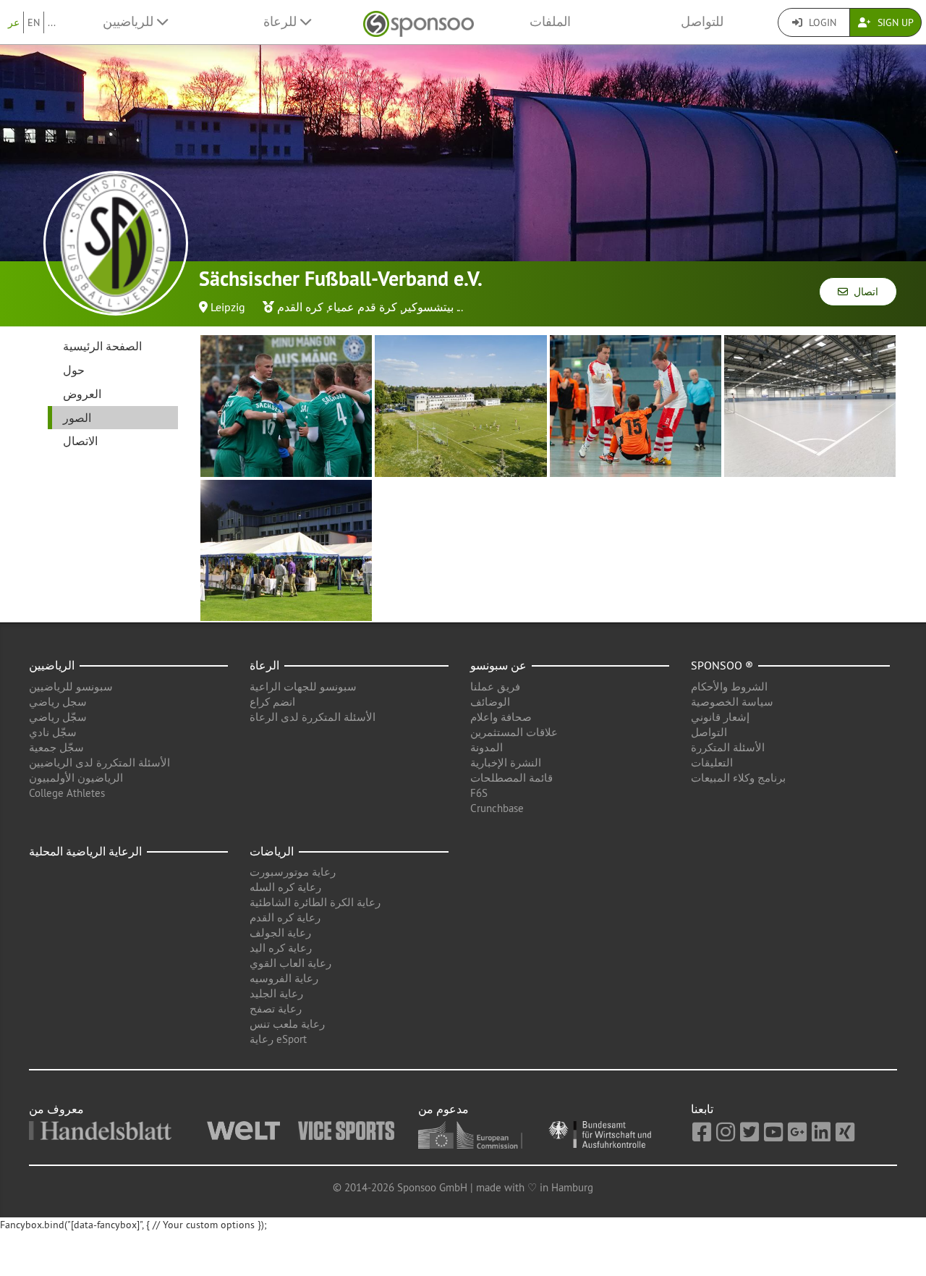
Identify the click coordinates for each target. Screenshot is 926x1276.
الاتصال (80, 441)
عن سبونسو (498, 665)
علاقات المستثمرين (514, 732)
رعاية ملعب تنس (287, 1024)
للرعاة (281, 22)
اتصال (863, 291)
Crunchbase (497, 808)
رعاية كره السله (285, 887)
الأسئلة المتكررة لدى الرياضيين (99, 762)
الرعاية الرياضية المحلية (85, 851)
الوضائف (490, 702)
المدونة (486, 747)
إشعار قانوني (720, 717)
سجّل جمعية (56, 747)
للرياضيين (130, 22)
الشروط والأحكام (729, 686)
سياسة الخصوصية (732, 702)
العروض (82, 393)
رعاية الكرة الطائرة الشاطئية (315, 902)
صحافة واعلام (501, 717)
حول (74, 370)
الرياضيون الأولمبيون (76, 778)
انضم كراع (272, 702)
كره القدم (300, 307)
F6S (479, 793)
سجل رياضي (58, 702)
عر (14, 22)
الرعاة (264, 665)
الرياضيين (52, 665)
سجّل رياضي (58, 717)
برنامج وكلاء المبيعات (738, 778)
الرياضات (272, 851)
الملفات (550, 22)
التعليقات (712, 762)
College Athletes (67, 793)
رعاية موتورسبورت (293, 872)
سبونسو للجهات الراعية (303, 686)
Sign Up (894, 22)
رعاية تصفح (276, 1008)
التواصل (709, 732)
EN (33, 22)
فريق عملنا (495, 686)
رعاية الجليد (276, 993)
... (52, 22)
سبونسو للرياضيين (71, 686)
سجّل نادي (53, 732)
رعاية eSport (278, 1039)
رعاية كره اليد (281, 948)
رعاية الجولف (280, 932)
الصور (77, 417)
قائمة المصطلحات (511, 778)
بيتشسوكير (428, 307)
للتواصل (702, 22)
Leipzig (228, 307)
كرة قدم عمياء (362, 307)
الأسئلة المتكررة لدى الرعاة (312, 717)
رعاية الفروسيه (284, 978)
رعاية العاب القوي (290, 963)
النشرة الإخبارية (505, 762)
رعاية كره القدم (285, 917)
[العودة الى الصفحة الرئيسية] (418, 22)
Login (821, 22)
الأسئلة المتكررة (728, 747)
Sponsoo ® (722, 665)
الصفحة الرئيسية (102, 346)
